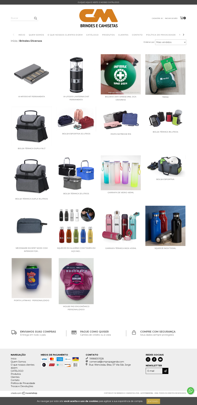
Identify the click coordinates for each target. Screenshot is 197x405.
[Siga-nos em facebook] (154, 359)
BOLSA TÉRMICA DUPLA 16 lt (31, 148)
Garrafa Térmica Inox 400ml (120, 248)
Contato (137, 35)
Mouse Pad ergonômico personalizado (76, 308)
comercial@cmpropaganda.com (106, 361)
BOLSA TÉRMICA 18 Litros (165, 132)
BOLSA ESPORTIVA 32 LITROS (76, 133)
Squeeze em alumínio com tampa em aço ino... (76, 249)
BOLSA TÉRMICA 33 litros (76, 193)
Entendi (153, 401)
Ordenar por (149, 42)
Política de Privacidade (161, 35)
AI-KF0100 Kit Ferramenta (31, 96)
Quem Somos (36, 35)
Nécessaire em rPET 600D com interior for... (32, 249)
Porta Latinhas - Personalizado (31, 300)
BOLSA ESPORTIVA (165, 179)
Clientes (123, 35)
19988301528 (96, 358)
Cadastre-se (157, 18)
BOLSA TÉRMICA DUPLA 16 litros (31, 199)
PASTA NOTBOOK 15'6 (121, 134)
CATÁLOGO (92, 35)
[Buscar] (35, 18)
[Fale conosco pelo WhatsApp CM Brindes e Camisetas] (190, 390)
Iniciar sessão (171, 18)
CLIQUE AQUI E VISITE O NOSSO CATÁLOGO (98, 2)
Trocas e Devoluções (22, 386)
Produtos (108, 35)
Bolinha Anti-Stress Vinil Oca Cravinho (120, 98)
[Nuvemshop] (24, 394)
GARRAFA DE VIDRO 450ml (121, 192)
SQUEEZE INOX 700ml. (165, 248)
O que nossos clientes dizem (65, 35)
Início (21, 35)
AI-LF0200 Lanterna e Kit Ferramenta (76, 98)
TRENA (165, 97)
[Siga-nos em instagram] (148, 359)
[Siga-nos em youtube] (160, 359)
